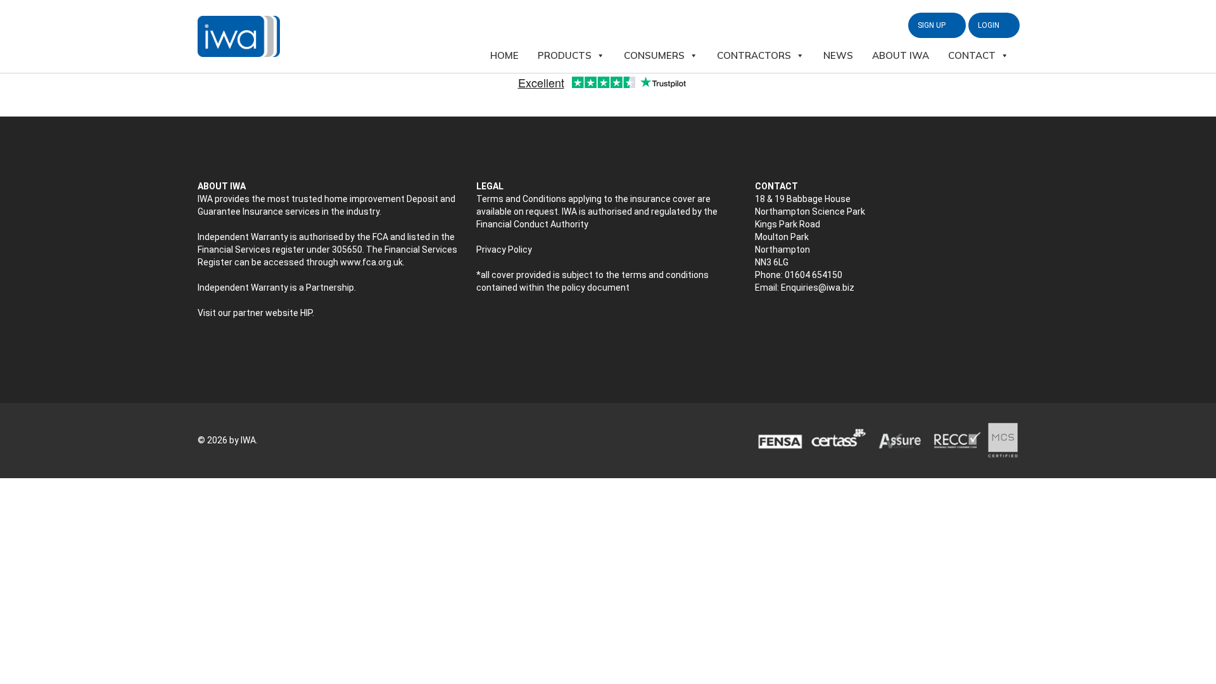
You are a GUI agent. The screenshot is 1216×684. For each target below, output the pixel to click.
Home (504, 55)
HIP (306, 313)
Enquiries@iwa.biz (817, 287)
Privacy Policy (504, 249)
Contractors (754, 55)
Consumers (654, 55)
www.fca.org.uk (371, 262)
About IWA (900, 55)
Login (989, 25)
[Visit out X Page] (761, 321)
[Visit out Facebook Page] (788, 321)
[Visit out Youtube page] (814, 321)
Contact (972, 55)
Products (565, 55)
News (838, 55)
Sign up (932, 25)
